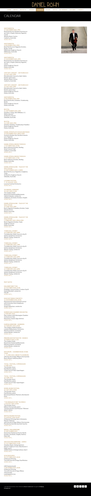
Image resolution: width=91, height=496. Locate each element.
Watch (55, 10)
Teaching (72, 10)
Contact (81, 10)
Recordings (63, 10)
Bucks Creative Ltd (28, 486)
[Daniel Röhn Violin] (45, 4)
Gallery (47, 10)
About (15, 10)
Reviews (32, 10)
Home (9, 10)
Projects (23, 10)
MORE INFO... (8, 39)
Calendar (40, 10)
